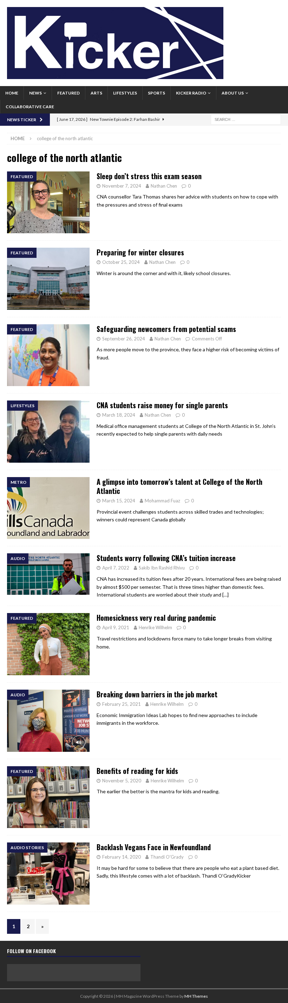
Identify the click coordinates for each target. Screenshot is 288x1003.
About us (233, 93)
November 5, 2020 (121, 780)
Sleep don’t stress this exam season (149, 176)
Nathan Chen (164, 186)
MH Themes (196, 996)
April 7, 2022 (115, 568)
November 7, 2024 (121, 186)
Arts (96, 93)
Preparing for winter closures (140, 252)
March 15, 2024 (118, 500)
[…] (225, 595)
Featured (68, 93)
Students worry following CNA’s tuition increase (166, 558)
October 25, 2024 (121, 262)
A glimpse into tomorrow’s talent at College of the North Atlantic (179, 486)
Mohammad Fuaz (162, 500)
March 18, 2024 (118, 415)
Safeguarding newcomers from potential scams (166, 329)
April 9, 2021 (115, 627)
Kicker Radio (191, 93)
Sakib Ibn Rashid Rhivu (162, 568)
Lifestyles (125, 93)
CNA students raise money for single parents (162, 405)
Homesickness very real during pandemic (156, 617)
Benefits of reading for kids (137, 771)
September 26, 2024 (123, 338)
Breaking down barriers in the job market (157, 694)
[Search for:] (246, 119)
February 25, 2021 (121, 704)
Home (11, 93)
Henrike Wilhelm (155, 627)
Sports (156, 93)
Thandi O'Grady (167, 857)
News (35, 93)
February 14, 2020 (121, 857)
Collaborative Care (30, 106)
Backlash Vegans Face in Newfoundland (154, 847)
